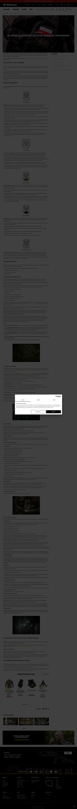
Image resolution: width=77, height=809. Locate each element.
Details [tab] (38, 399)
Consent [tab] (22, 399)
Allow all (53, 411)
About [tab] (54, 399)
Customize (38, 411)
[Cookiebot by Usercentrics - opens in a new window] (56, 396)
